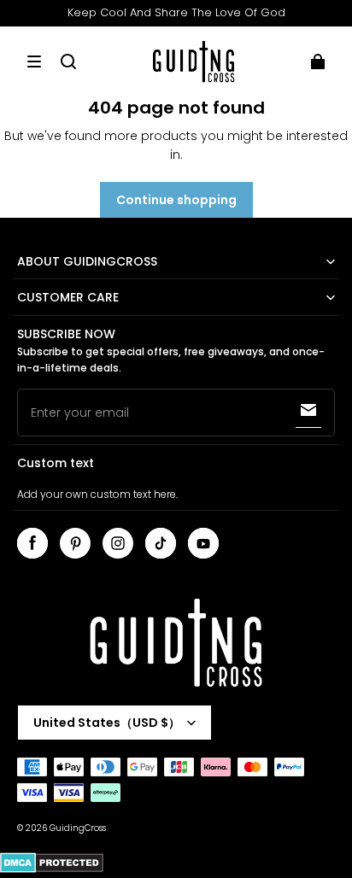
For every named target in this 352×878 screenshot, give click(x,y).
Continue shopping (176, 199)
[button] (34, 61)
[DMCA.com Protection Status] (51, 869)
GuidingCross (78, 828)
